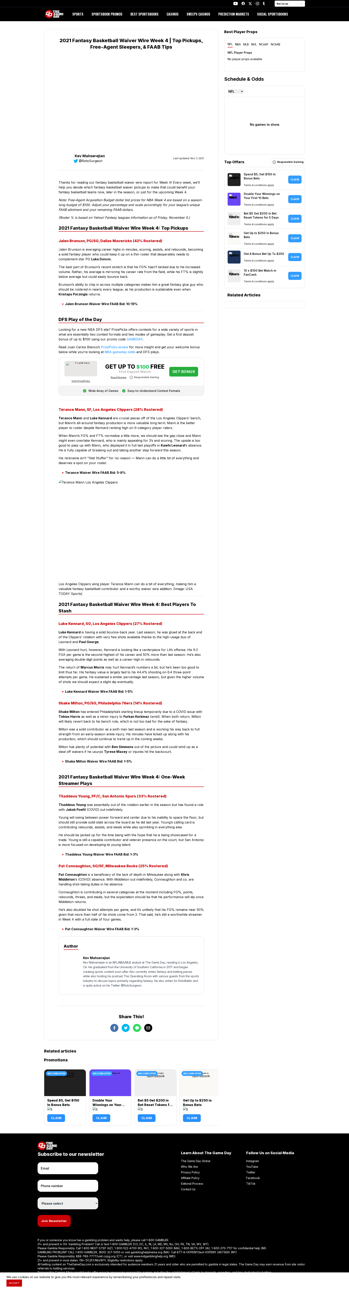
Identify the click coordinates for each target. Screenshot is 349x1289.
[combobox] (277, 4)
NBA (238, 44)
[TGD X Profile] (250, 4)
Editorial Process (192, 1183)
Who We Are (189, 1166)
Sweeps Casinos (198, 14)
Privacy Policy (190, 1172)
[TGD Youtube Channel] (235, 3)
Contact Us (188, 1189)
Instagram (252, 1161)
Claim (56, 1118)
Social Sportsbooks (272, 14)
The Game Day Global (195, 1161)
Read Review (118, 377)
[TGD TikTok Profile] (264, 3)
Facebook (253, 1178)
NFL (230, 44)
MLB (246, 44)
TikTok (250, 1183)
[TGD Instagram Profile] (257, 3)
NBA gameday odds (120, 352)
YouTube (252, 1166)
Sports (77, 14)
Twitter (250, 1172)
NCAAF (263, 44)
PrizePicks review (114, 347)
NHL (254, 44)
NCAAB (275, 44)
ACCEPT (14, 1283)
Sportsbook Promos (106, 14)
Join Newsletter (54, 1221)
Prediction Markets (233, 14)
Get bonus (183, 371)
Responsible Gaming (146, 377)
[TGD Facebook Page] (243, 3)
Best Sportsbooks (144, 14)
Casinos (173, 14)
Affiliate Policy (190, 1178)
